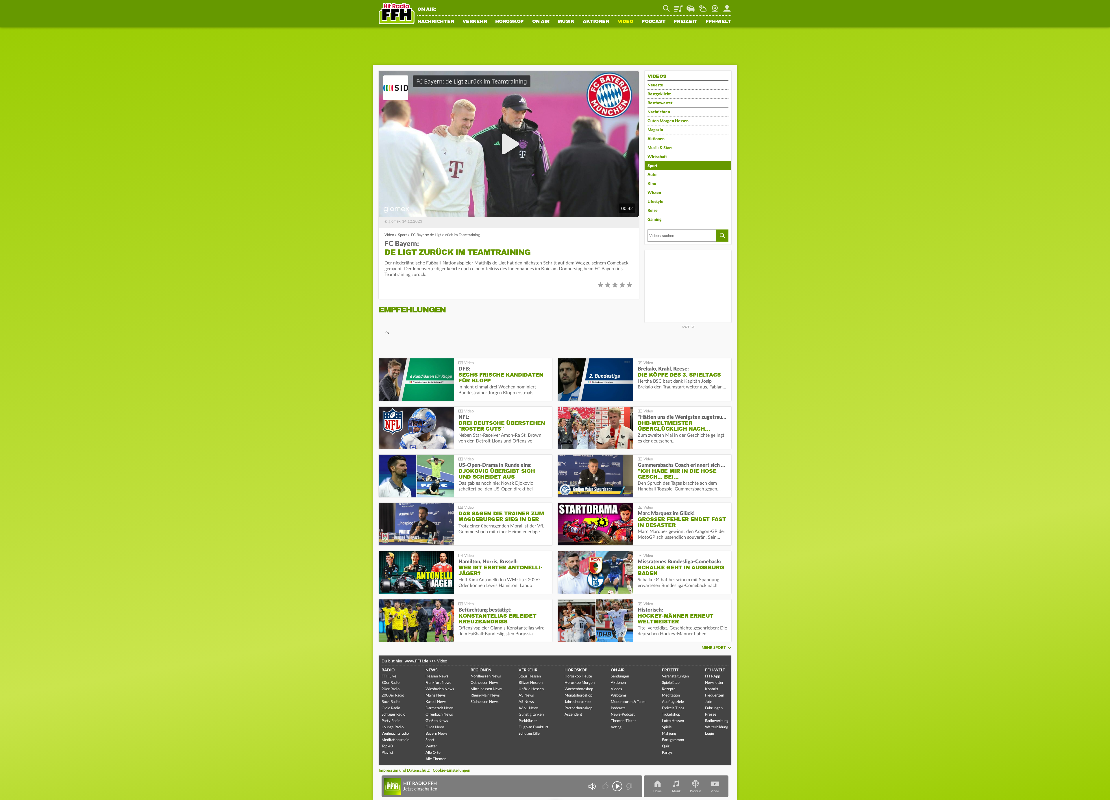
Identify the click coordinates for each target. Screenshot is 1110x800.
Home (657, 791)
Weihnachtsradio (395, 734)
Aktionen (596, 21)
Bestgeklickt (659, 94)
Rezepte (669, 689)
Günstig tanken (531, 714)
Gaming (655, 220)
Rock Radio (390, 702)
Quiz (665, 746)
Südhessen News (485, 702)
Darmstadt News (440, 708)
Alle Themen (436, 759)
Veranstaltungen (675, 676)
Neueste (655, 85)
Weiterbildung (716, 727)
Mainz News (436, 695)
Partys (667, 753)
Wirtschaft (657, 157)
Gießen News (437, 721)
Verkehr (474, 21)
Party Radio (391, 721)
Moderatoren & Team (628, 702)
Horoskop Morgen (580, 683)
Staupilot (690, 6)
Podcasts (618, 708)
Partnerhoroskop (578, 708)
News (432, 670)
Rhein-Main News (485, 695)
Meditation (671, 695)
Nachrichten (435, 21)
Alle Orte (433, 753)
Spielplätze (671, 683)
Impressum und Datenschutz (404, 770)
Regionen (481, 670)
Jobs (709, 702)
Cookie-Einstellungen (451, 770)
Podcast (653, 21)
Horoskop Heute (578, 676)
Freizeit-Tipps (673, 708)
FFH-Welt (718, 21)
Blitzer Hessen (531, 683)
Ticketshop (671, 714)
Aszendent (573, 714)
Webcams (619, 695)
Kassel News (436, 702)
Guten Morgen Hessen (668, 121)
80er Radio (390, 683)
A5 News (526, 702)
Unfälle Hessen (531, 689)
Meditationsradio (395, 740)
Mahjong (669, 734)
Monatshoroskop (578, 695)
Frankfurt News (438, 683)
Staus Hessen (530, 676)
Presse (710, 714)
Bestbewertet (660, 103)
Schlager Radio (393, 714)
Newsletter (714, 683)
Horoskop (509, 21)
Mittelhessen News (486, 689)
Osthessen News (485, 683)
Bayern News (436, 734)
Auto (652, 175)
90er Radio (390, 689)
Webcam (715, 6)
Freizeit (685, 21)
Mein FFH (727, 6)
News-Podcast (623, 714)
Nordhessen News (486, 676)
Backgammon (673, 740)
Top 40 (387, 746)
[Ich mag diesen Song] (606, 786)
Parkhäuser (528, 721)
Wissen (654, 193)
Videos (616, 689)
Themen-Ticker (623, 721)
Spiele (667, 727)
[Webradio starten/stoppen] (617, 786)
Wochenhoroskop (579, 689)
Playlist (678, 6)
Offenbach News (439, 714)
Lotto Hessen (673, 721)
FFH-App (712, 676)
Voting (616, 727)
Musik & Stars (660, 148)
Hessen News (437, 676)
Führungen (714, 708)
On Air (541, 21)
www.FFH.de (416, 661)
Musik (566, 21)
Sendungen (620, 676)
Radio (388, 670)
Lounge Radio (393, 727)
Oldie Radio (391, 708)
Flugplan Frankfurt (533, 727)
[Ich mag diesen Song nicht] (629, 786)
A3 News (526, 695)
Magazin (655, 130)
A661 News (529, 708)
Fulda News (435, 727)
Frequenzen (714, 695)
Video (625, 21)
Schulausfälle (529, 734)
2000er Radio (393, 695)
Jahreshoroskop (578, 702)
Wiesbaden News (440, 689)
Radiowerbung (716, 721)
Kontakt (711, 689)
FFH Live (389, 676)
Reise (653, 211)
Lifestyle (655, 202)
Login (709, 734)
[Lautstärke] (592, 786)
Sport (402, 235)
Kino (652, 184)
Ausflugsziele (673, 702)
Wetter (702, 6)
